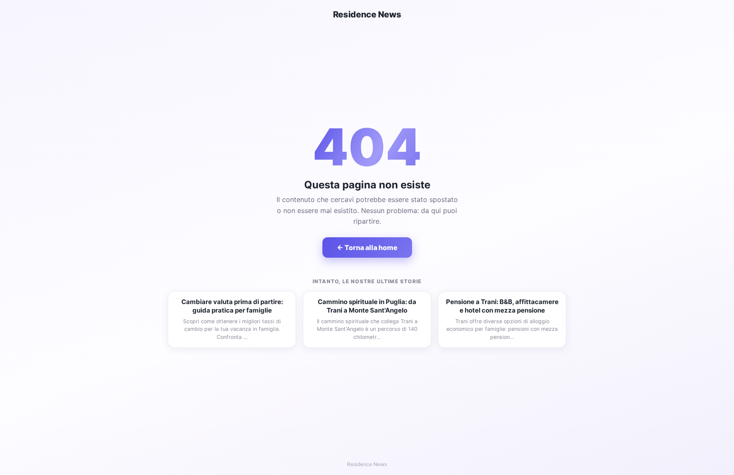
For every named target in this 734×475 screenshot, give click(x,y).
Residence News (367, 14)
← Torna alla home (367, 247)
